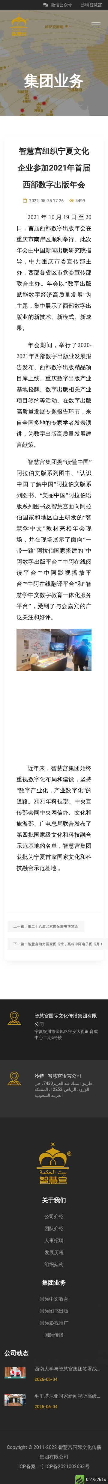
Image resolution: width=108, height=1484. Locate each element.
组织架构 (54, 1264)
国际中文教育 (54, 1299)
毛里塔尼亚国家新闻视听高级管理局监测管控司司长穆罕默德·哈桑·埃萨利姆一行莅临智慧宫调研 (69, 1396)
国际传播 (54, 1335)
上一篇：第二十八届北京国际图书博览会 (46, 926)
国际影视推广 (54, 1323)
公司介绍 (54, 1216)
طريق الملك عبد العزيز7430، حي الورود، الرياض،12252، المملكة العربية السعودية (63, 1089)
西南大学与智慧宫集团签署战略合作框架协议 (69, 1369)
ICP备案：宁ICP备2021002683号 (54, 1466)
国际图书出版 (54, 1311)
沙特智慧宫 (91, 4)
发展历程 (54, 1252)
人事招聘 (54, 1240)
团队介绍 (54, 1228)
